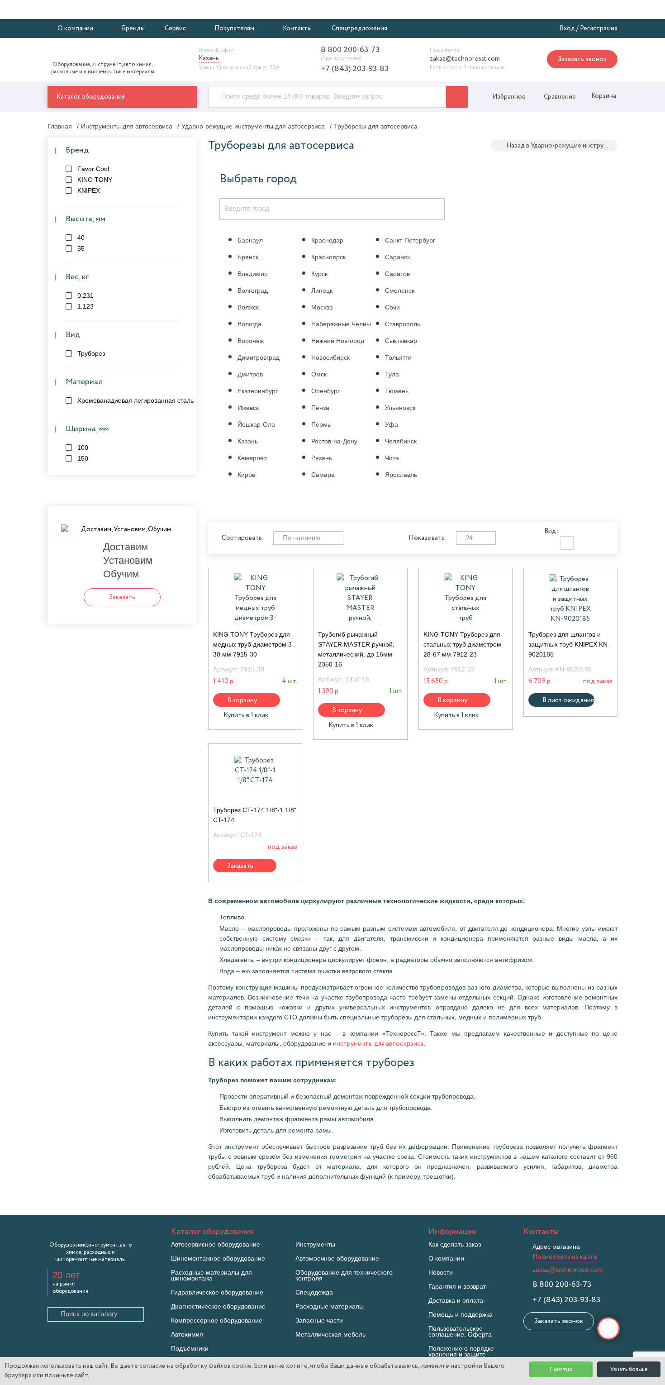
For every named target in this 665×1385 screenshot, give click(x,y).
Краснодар (327, 240)
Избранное (509, 97)
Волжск (248, 307)
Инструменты (315, 1244)
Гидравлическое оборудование (217, 1292)
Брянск (248, 257)
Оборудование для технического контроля (344, 1275)
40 (81, 237)
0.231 (85, 295)
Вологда (249, 324)
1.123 (85, 306)
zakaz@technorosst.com (465, 59)
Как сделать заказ (454, 1244)
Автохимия (187, 1334)
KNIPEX (88, 190)
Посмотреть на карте (564, 1257)
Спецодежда (314, 1292)
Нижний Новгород (337, 340)
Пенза (320, 407)
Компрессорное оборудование (216, 1320)
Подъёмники (190, 1349)
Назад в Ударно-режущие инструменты (562, 146)
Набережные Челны (341, 324)
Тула (392, 374)
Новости (440, 1273)
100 (82, 447)
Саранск (397, 257)
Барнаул (250, 240)
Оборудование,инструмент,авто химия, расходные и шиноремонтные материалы (102, 68)
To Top (608, 1328)
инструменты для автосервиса (378, 1044)
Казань (248, 441)
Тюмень (396, 391)
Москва (322, 307)
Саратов (397, 273)
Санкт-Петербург (410, 240)
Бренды (133, 28)
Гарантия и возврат (457, 1287)
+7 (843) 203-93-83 (355, 69)
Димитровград (259, 357)
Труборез (91, 353)
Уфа (391, 424)
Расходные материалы (329, 1306)
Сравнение (559, 97)
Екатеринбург (258, 391)
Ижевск (248, 407)
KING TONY (94, 179)
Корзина (603, 96)
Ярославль (401, 474)
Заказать (240, 865)
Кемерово (252, 458)
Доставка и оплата (455, 1301)
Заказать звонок (582, 59)
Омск (319, 374)
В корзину (242, 700)
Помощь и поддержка (460, 1315)
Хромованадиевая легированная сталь (135, 400)
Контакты (297, 28)
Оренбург (325, 391)
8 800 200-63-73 (350, 50)
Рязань (321, 458)
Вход (567, 28)
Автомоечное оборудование (337, 1258)
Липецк (321, 290)
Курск (319, 273)
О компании (446, 1258)
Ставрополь (402, 324)
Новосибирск (330, 357)
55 (81, 248)
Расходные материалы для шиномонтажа (211, 1275)
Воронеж (251, 340)
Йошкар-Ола (256, 424)
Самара (323, 474)
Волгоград (253, 290)
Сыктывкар (401, 340)
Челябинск (401, 441)
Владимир (253, 273)
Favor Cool (93, 168)
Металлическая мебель (330, 1334)
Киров (246, 474)
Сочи (392, 307)
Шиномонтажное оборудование (218, 1258)
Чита (392, 458)
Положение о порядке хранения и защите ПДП (461, 1354)
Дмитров (250, 374)
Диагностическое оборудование (218, 1306)
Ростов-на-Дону (334, 441)
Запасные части (319, 1320)
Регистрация (599, 28)
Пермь (321, 424)
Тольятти (398, 357)
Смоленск (399, 290)
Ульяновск (400, 407)
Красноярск (328, 257)
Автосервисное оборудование (215, 1244)
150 (82, 458)
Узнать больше (628, 1369)
